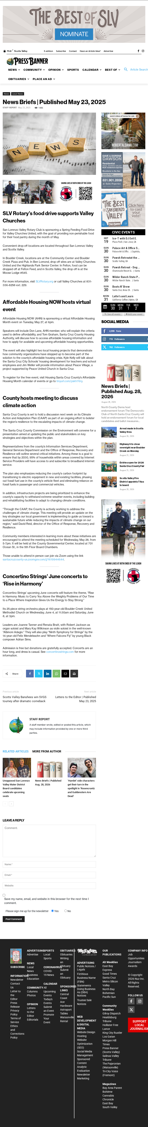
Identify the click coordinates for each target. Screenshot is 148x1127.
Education (33, 978)
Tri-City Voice (110, 1071)
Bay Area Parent (112, 1087)
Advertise (32, 954)
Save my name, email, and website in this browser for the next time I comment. (46, 901)
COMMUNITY (35, 987)
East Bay (108, 1103)
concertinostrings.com (60, 652)
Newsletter (16, 979)
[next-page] (11, 803)
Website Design (86, 1032)
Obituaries (66, 954)
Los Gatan (109, 1036)
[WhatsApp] (56, 673)
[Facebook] (138, 51)
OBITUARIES (68, 950)
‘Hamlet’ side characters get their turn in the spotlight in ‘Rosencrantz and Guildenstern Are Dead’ (81, 788)
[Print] (74, 673)
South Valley (110, 1107)
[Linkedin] (47, 673)
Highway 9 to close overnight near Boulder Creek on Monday (132, 447)
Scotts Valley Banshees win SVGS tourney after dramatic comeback (24, 699)
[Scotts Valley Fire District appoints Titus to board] (109, 482)
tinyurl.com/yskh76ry (69, 381)
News (6, 93)
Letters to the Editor (31, 1012)
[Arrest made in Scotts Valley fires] (109, 432)
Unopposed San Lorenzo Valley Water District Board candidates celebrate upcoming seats (16, 788)
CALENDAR (50, 983)
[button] (134, 69)
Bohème (107, 1091)
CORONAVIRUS (53, 967)
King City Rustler (112, 1032)
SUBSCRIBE (17, 967)
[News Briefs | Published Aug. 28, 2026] (49, 767)
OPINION (32, 1004)
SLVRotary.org (44, 281)
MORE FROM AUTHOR (46, 751)
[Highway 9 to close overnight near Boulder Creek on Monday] (109, 447)
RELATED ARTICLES (16, 751)
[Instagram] (143, 51)
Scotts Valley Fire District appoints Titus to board (132, 482)
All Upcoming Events (50, 991)
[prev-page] (5, 803)
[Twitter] (39, 673)
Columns (32, 991)
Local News (17, 93)
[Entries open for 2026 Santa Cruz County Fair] (109, 466)
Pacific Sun (109, 996)
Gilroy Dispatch (112, 1013)
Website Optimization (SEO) (84, 1043)
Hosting (82, 1036)
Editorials (32, 1019)
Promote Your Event (49, 1018)
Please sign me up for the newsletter (27, 911)
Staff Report (10, 107)
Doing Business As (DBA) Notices (86, 992)
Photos (31, 995)
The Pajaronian (112, 1063)
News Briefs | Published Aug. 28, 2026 (121, 391)
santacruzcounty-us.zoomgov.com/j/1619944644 (33, 559)
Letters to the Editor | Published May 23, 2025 (75, 699)
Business (32, 974)
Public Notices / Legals (86, 968)
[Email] (65, 673)
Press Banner (111, 1048)
